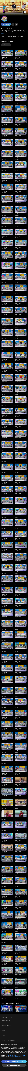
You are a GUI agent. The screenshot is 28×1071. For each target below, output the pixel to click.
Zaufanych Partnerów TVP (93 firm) (17, 1056)
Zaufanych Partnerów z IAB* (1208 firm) (17, 1055)
